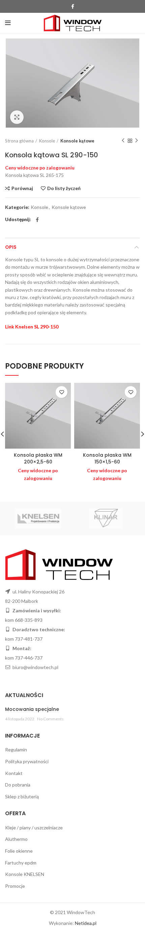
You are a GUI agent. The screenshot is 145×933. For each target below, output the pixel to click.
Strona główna (19, 140)
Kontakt (14, 773)
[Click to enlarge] (17, 117)
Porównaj (22, 188)
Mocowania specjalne (32, 709)
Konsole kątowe (77, 140)
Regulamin (16, 749)
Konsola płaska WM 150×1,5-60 (107, 458)
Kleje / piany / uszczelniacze (34, 827)
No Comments (50, 718)
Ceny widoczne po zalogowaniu (40, 167)
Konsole (47, 140)
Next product (136, 140)
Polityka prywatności (27, 761)
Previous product (123, 140)
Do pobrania (17, 785)
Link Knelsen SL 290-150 (31, 326)
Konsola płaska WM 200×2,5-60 (38, 458)
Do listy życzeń (64, 188)
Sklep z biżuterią (22, 796)
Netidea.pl (85, 923)
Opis (11, 247)
